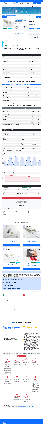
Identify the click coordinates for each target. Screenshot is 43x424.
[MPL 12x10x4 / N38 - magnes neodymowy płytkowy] (11, 255)
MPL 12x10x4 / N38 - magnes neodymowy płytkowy (11, 263)
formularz (28, 43)
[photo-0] (8, 26)
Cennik (23, 6)
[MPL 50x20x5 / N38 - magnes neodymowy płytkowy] (11, 231)
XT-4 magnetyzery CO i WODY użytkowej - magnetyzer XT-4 (29, 263)
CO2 (16, 33)
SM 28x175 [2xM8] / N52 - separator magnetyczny (31, 240)
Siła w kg (4, 211)
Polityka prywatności (5, 422)
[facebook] (36, 6)
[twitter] (37, 6)
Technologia (9, 6)
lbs (28, 211)
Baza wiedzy (4, 421)
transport (32, 24)
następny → (39, 17)
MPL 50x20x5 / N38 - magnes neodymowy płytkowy (11, 240)
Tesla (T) (23, 215)
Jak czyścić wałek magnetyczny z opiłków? (10, 282)
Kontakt (30, 6)
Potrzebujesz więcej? (37, 31)
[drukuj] (34, 6)
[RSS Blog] (35, 6)
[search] (17, 3)
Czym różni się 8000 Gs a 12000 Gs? (8, 285)
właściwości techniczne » (20, 32)
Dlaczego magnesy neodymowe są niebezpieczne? (26, 406)
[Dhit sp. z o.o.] (6, 3)
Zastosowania (14, 6)
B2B (18, 6)
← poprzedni (4, 17)
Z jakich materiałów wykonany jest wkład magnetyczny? (12, 279)
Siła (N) (16, 211)
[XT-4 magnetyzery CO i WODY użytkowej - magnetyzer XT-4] (31, 255)
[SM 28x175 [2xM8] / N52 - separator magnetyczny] (31, 231)
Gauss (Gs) (4, 215)
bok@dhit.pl (39, 0)
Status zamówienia (6, 0)
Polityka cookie (5, 423)
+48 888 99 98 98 (11, 43)
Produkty (4, 6)
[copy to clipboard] (32, 6)
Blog (20, 6)
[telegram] (39, 6)
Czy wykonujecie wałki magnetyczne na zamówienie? (12, 288)
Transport (26, 6)
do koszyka (35, 28)
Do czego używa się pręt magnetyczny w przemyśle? (11, 271)
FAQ (2, 0)
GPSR (19, 33)
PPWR (23, 33)
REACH (17, 34)
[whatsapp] (38, 6)
